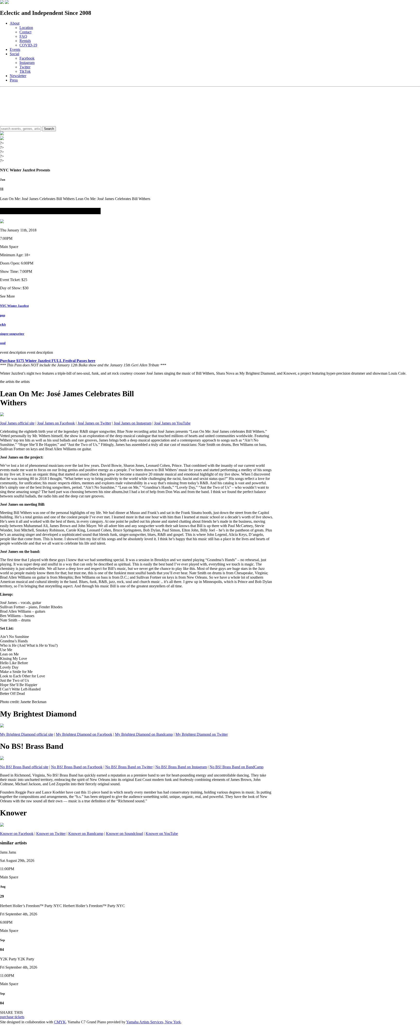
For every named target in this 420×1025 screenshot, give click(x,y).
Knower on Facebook (17, 833)
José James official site (17, 423)
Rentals (25, 41)
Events (15, 49)
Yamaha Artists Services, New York (153, 1022)
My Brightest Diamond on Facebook (84, 734)
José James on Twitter (94, 423)
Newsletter (18, 76)
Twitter (24, 67)
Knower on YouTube (162, 833)
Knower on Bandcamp (85, 833)
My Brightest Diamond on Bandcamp (144, 734)
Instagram (27, 63)
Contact (25, 32)
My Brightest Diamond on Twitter (201, 734)
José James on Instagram (132, 423)
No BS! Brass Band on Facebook (77, 767)
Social (14, 54)
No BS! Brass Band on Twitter (129, 767)
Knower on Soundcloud (124, 833)
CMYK (60, 1022)
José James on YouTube (172, 423)
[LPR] (2, 2)
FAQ (23, 36)
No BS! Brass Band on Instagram (181, 767)
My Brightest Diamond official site (26, 734)
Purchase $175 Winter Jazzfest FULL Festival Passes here (47, 361)
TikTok (25, 71)
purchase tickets (12, 1017)
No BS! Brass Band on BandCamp (236, 767)
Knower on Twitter (51, 833)
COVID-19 (28, 45)
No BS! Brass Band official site (24, 767)
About (14, 23)
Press (14, 80)
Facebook (27, 58)
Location (26, 28)
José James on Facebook (56, 423)
